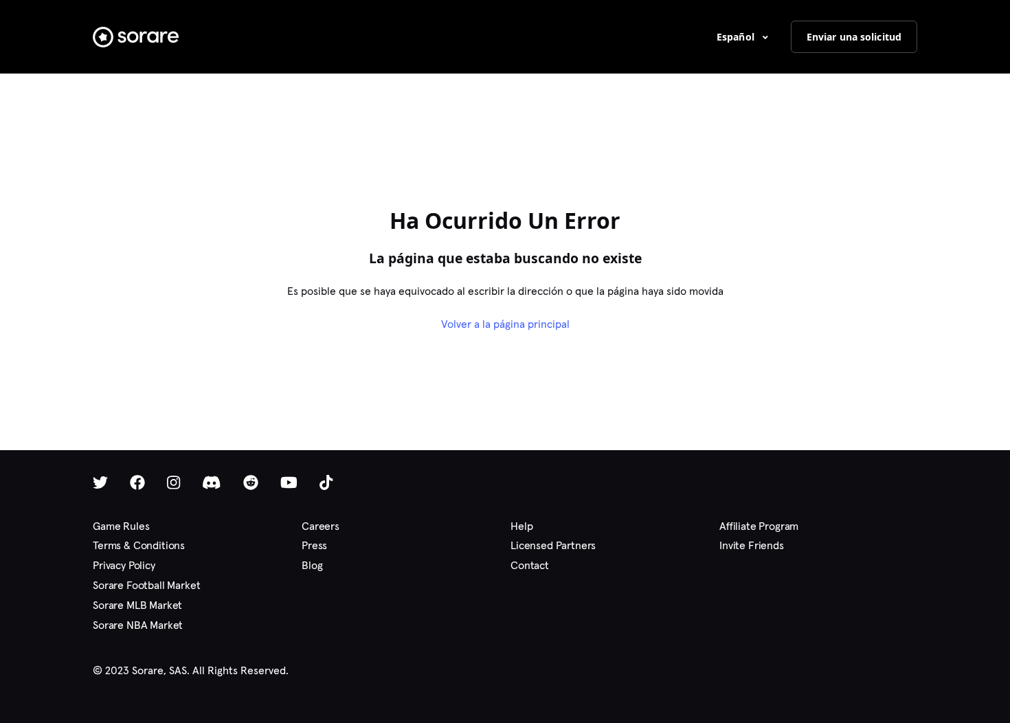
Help (521, 526)
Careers (320, 526)
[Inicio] (136, 37)
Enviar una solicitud (854, 36)
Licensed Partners (553, 545)
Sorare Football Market (146, 585)
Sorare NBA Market (138, 625)
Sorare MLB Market (137, 605)
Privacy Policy (124, 565)
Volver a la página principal (505, 324)
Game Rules (121, 526)
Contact (529, 565)
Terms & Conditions (139, 545)
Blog (312, 565)
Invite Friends (751, 545)
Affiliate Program (758, 526)
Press (314, 545)
